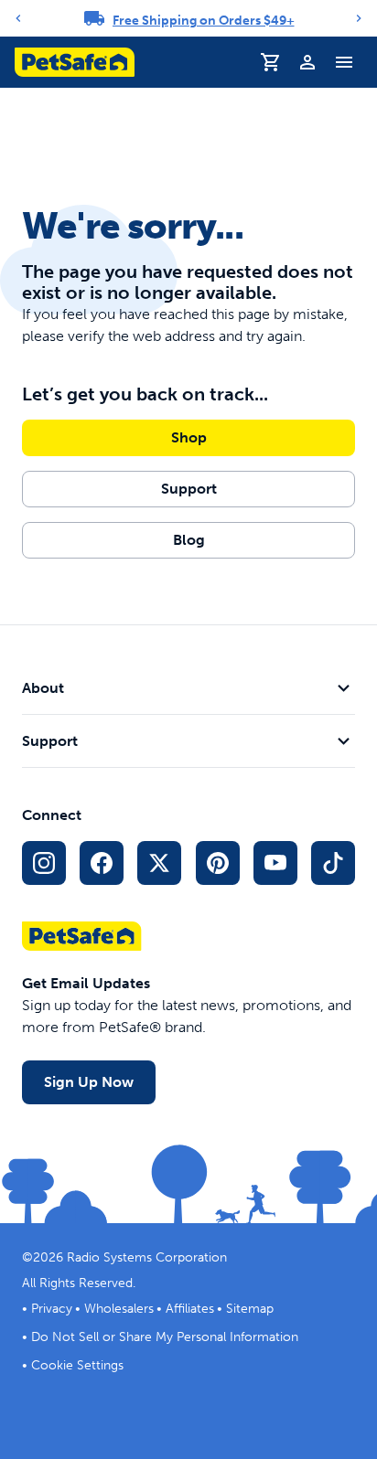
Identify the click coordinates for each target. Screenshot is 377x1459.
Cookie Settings (77, 1365)
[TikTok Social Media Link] (333, 863)
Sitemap (250, 1308)
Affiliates (190, 1308)
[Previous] (18, 18)
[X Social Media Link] (159, 863)
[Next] (358, 18)
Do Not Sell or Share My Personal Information (164, 1337)
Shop (189, 437)
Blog (189, 539)
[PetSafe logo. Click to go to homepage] (75, 62)
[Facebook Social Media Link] (102, 863)
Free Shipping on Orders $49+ (204, 20)
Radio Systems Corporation (147, 1257)
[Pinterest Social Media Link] (218, 863)
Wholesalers (119, 1308)
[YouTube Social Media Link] (275, 863)
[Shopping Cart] (271, 62)
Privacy (51, 1308)
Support (189, 488)
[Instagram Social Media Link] (44, 863)
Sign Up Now (89, 1082)
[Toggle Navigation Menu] (344, 62)
